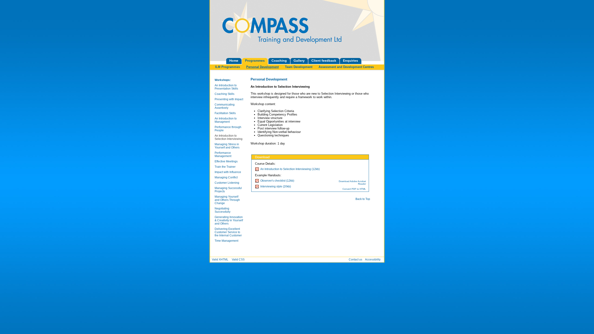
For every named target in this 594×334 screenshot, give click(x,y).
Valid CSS (238, 259)
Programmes (255, 60)
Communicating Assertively (225, 106)
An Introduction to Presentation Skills (226, 87)
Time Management (226, 240)
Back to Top (362, 199)
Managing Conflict (226, 177)
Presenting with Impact (229, 99)
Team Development (298, 67)
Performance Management (223, 154)
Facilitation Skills (225, 113)
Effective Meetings (226, 161)
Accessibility (373, 259)
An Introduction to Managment (226, 120)
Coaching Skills (224, 94)
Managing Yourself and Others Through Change (227, 200)
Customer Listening (227, 182)
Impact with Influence (228, 172)
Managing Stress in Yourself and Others (227, 146)
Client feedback (323, 60)
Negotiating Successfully (222, 210)
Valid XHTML (220, 259)
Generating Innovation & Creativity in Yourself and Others (229, 220)
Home (233, 60)
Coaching (279, 60)
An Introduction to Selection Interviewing (228, 137)
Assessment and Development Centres (346, 67)
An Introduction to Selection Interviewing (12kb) (290, 169)
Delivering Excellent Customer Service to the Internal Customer (228, 232)
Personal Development (262, 67)
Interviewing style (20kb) (275, 186)
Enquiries (350, 60)
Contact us (355, 259)
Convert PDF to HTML (354, 189)
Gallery (299, 60)
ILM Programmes (227, 67)
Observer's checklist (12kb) (277, 180)
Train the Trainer (225, 166)
